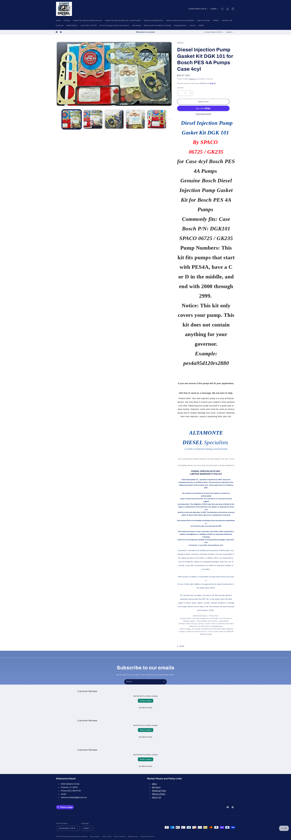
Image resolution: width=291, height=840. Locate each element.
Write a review (145, 701)
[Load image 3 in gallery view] (114, 119)
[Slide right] (169, 119)
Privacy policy (107, 836)
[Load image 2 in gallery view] (93, 119)
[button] (222, 8)
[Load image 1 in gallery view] (72, 119)
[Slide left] (58, 119)
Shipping (192, 79)
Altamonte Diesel (68, 836)
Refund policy (95, 836)
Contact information (147, 836)
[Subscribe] (164, 682)
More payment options (203, 114)
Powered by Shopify (81, 836)
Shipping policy (133, 836)
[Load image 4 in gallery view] (135, 119)
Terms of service (119, 836)
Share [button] (181, 646)
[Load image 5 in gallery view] (157, 119)
